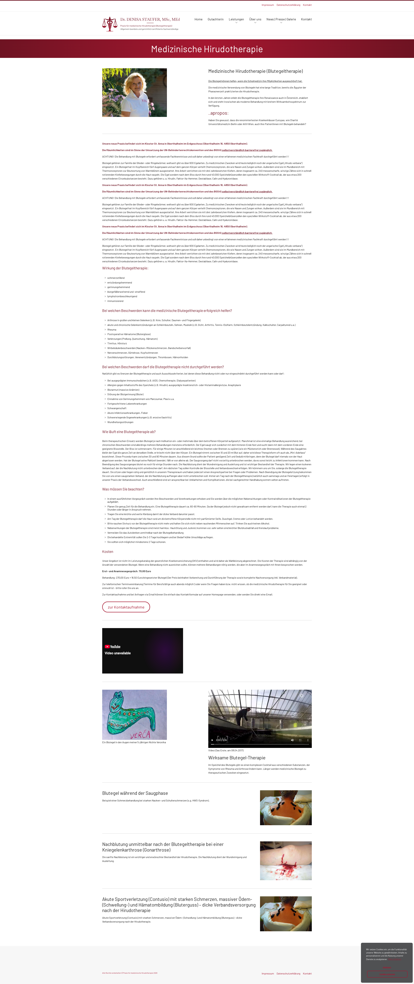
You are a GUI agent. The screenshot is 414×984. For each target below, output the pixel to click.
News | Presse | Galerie (281, 19)
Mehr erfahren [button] (394, 959)
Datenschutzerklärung (288, 4)
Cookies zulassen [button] (387, 974)
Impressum (268, 4)
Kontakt (307, 4)
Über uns (255, 19)
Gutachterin (216, 19)
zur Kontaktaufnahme (126, 607)
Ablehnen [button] (387, 967)
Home (198, 19)
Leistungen (236, 19)
